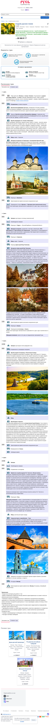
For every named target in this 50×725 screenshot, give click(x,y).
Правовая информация (43, 710)
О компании (14, 710)
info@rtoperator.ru (6, 714)
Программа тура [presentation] (5, 87)
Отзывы (27, 710)
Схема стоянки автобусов (22, 100)
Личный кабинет (45, 17)
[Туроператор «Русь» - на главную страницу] (25, 2)
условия (22, 721)
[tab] (5, 87)
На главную (6, 710)
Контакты (21, 710)
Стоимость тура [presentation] (14, 87)
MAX (7, 701)
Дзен (7, 696)
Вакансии (33, 710)
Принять (33, 720)
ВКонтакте (9, 698)
